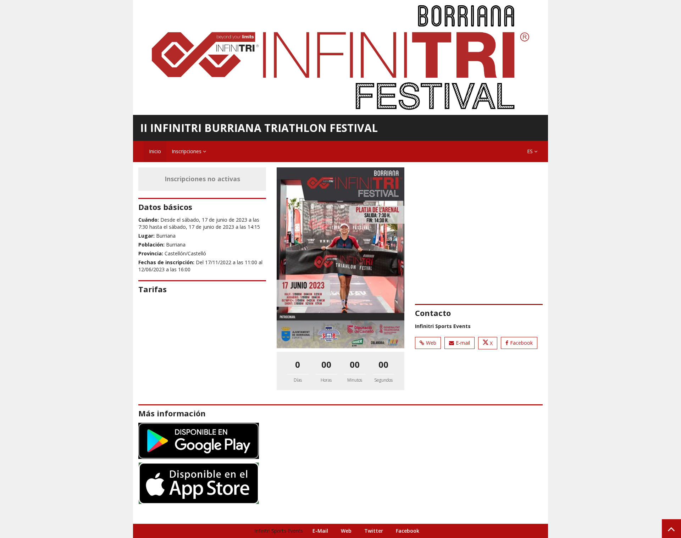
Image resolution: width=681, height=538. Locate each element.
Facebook (521, 342)
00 (326, 364)
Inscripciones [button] (187, 151)
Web (431, 342)
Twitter (373, 530)
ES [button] (530, 151)
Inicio (155, 151)
